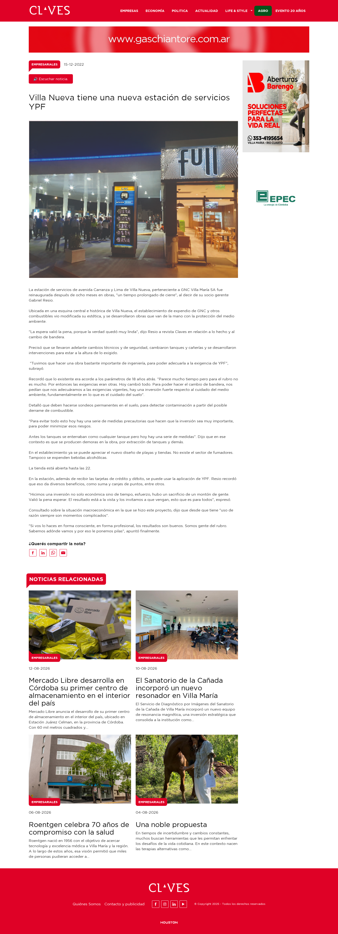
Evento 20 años (290, 11)
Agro (263, 11)
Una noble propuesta (171, 824)
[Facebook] (155, 904)
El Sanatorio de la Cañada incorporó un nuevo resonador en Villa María (179, 687)
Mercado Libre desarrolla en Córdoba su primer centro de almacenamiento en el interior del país (79, 691)
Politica (180, 11)
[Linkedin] (174, 904)
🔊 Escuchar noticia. (50, 79)
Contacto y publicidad (124, 904)
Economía (155, 11)
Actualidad (206, 11)
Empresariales (44, 64)
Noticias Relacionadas (66, 579)
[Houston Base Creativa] (169, 922)
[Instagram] (165, 904)
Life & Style (236, 11)
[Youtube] (183, 904)
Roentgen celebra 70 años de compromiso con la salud (79, 828)
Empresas (129, 11)
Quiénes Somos (87, 904)
